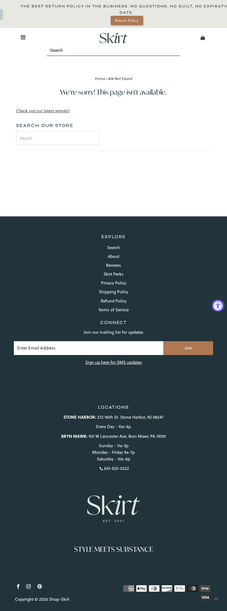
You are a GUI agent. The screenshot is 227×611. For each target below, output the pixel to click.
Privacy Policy (113, 283)
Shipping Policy (113, 292)
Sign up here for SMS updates (113, 362)
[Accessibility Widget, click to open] (218, 305)
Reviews (113, 265)
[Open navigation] (23, 38)
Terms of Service (113, 310)
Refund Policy (114, 301)
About (113, 256)
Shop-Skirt (59, 599)
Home (100, 78)
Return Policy (122, 20)
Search (113, 247)
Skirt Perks (113, 274)
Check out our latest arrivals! (43, 111)
